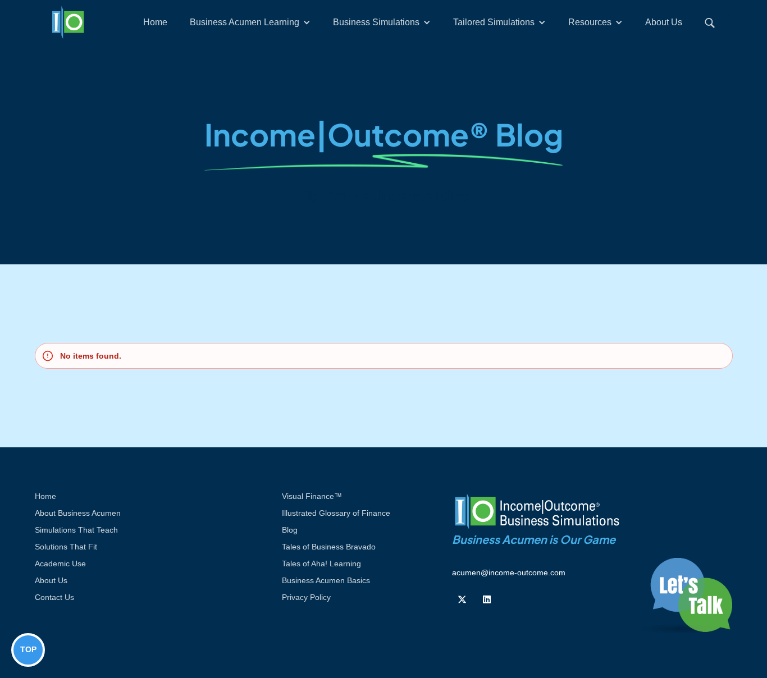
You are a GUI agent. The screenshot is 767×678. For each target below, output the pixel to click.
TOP (28, 649)
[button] (250, 22)
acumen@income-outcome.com (508, 572)
